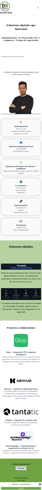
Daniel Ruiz (6, 12)
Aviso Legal (21, 480)
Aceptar (21, 488)
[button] (40, 484)
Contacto (21, 468)
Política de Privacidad (21, 478)
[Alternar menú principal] (38, 8)
